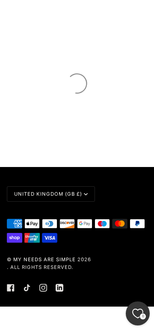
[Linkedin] (59, 288)
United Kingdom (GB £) (48, 194)
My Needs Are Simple (44, 259)
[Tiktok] (27, 288)
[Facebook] (11, 288)
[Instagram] (43, 288)
